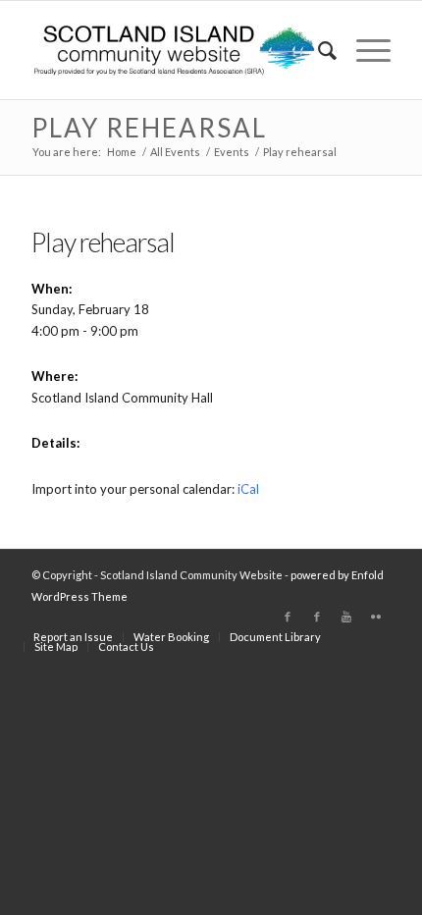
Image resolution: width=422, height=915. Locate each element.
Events (231, 151)
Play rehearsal (149, 127)
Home (121, 151)
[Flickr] (376, 616)
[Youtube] (346, 616)
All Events (175, 151)
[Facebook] (287, 616)
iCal (248, 489)
